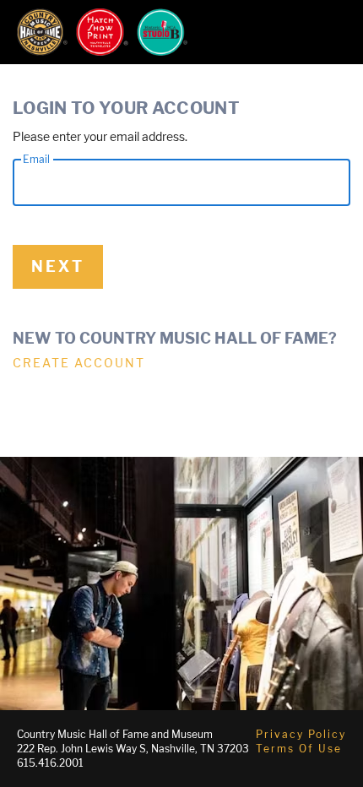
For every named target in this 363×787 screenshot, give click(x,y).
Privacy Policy (301, 734)
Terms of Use (299, 748)
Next (57, 266)
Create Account (79, 363)
